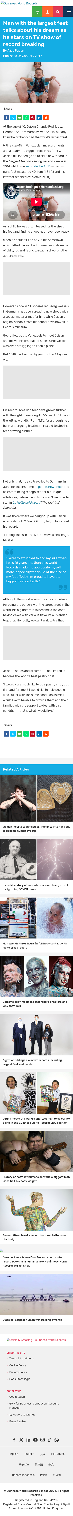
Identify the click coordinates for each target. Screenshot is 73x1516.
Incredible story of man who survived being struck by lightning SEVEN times (36, 887)
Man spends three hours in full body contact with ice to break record (35, 945)
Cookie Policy (17, 1365)
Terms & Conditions (21, 1358)
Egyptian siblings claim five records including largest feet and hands (32, 1062)
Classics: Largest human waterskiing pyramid (32, 1320)
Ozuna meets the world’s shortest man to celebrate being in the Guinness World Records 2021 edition (36, 1120)
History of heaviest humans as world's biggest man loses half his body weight (36, 1179)
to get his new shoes (48, 487)
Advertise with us (24, 1414)
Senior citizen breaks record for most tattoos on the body (34, 1237)
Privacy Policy (18, 1372)
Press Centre (17, 1421)
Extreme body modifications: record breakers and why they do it (35, 1004)
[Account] (47, 11)
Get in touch (17, 1396)
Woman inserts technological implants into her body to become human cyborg (36, 828)
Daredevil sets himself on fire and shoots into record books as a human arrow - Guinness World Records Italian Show (35, 1261)
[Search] (58, 11)
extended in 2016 (38, 166)
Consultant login (19, 1379)
